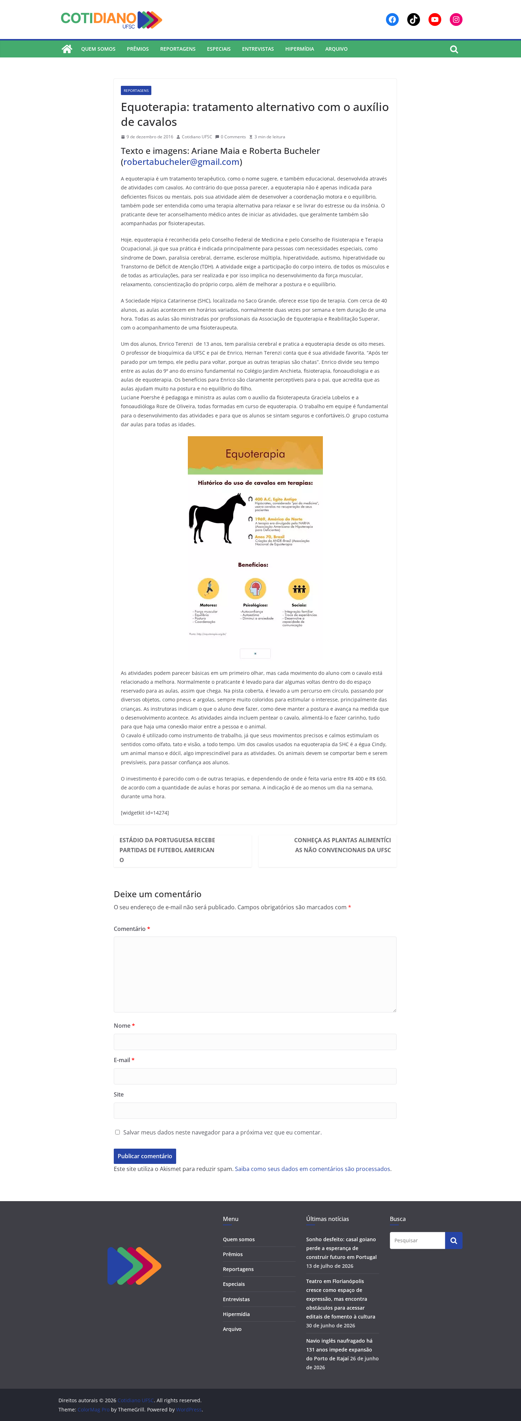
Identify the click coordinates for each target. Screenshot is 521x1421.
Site (119, 1094)
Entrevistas (258, 48)
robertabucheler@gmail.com (181, 161)
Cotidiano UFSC (197, 137)
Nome (124, 1025)
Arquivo (336, 48)
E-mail (124, 1060)
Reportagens (178, 48)
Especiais (219, 48)
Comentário (132, 929)
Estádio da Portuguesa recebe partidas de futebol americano (167, 850)
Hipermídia (299, 48)
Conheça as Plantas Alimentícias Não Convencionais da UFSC (342, 845)
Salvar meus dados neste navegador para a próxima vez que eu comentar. (222, 1132)
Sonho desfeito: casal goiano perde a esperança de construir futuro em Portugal (341, 1248)
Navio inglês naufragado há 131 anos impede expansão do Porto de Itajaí (339, 1349)
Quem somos (98, 48)
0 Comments (233, 137)
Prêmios (138, 48)
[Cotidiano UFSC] (66, 48)
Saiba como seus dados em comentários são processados (312, 1169)
